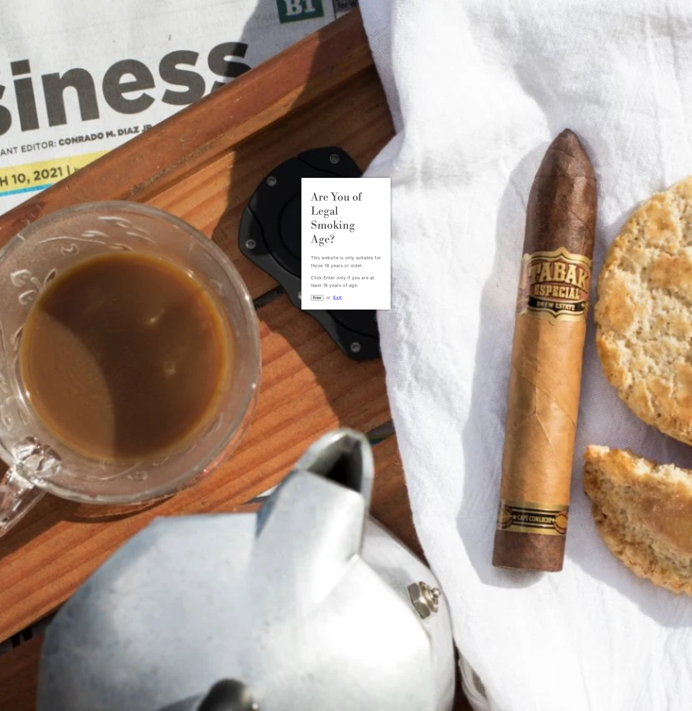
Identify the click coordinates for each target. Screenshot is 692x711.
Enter (317, 298)
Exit (337, 297)
